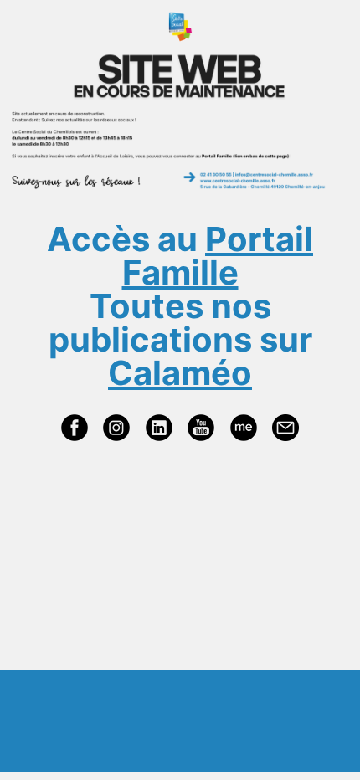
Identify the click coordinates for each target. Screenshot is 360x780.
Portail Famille (218, 255)
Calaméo (180, 372)
